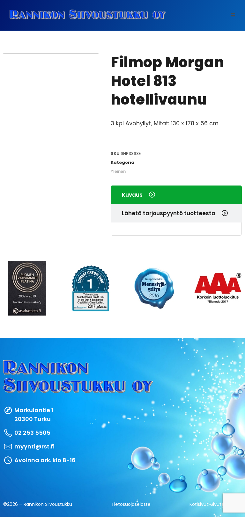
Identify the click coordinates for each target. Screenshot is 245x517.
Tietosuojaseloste (131, 504)
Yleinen (118, 171)
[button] (233, 15)
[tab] (176, 195)
